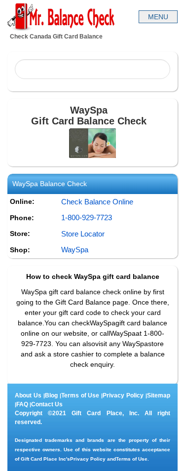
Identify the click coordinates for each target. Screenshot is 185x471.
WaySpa (74, 249)
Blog (51, 395)
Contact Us (47, 404)
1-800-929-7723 (86, 217)
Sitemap (158, 395)
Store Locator (83, 234)
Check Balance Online (97, 201)
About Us (28, 395)
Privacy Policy (123, 395)
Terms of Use (80, 395)
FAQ (22, 404)
